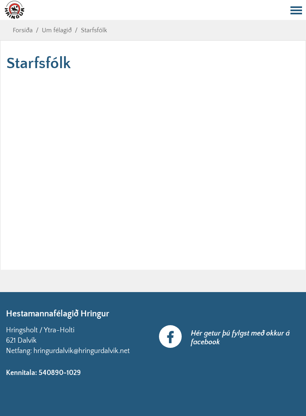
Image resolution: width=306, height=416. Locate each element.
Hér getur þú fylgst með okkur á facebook (240, 338)
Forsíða (23, 30)
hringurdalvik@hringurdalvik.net (81, 351)
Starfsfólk (94, 30)
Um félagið (57, 30)
